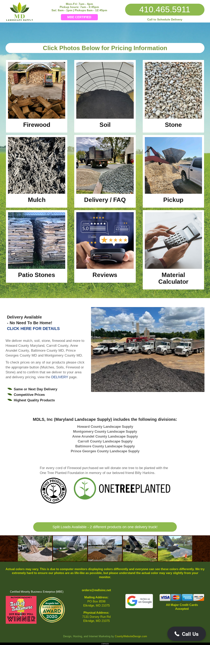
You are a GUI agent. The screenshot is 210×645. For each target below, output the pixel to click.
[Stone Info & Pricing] (173, 117)
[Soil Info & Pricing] (105, 117)
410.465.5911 (164, 9)
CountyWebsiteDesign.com (131, 636)
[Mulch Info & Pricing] (36, 192)
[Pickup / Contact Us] (173, 192)
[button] (186, 634)
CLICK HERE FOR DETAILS (33, 328)
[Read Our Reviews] (105, 267)
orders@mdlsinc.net (96, 590)
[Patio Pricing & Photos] (36, 267)
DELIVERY (59, 377)
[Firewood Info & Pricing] (36, 117)
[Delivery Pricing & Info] (105, 192)
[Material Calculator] (173, 267)
